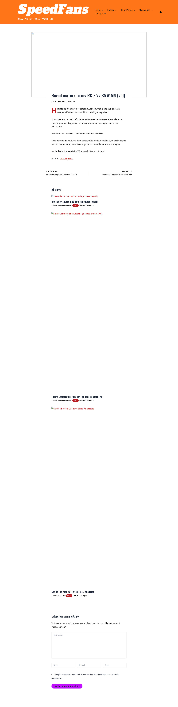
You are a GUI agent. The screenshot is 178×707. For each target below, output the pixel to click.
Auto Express (66, 158)
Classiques (144, 10)
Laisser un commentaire (61, 205)
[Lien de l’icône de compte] (160, 12)
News (98, 10)
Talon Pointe (127, 10)
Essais (110, 10)
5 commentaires (58, 596)
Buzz (75, 205)
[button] (102, 10)
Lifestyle (99, 13)
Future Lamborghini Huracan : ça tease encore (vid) (77, 396)
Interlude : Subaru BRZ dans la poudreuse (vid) (74, 201)
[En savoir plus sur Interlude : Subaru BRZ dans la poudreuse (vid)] (74, 196)
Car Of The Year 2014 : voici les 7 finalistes (72, 591)
